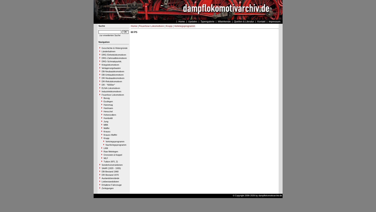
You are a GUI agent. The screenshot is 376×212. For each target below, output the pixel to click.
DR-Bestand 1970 (110, 175)
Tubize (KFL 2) (111, 161)
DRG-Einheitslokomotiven (114, 55)
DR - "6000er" (108, 85)
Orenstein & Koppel (113, 155)
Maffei (106, 128)
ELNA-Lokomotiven (111, 88)
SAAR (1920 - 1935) (111, 168)
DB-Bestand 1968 (110, 171)
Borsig (107, 98)
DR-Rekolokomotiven (112, 81)
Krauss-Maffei (110, 135)
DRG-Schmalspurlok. (112, 61)
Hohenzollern (110, 115)
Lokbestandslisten (110, 181)
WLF (106, 158)
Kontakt (261, 21)
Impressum (274, 21)
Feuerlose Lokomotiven (113, 95)
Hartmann (108, 108)
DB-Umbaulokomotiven (113, 75)
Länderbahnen (108, 51)
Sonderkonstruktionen (112, 165)
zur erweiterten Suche (109, 35)
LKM (106, 148)
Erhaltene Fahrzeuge (112, 185)
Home (181, 21)
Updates (192, 21)
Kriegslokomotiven (110, 65)
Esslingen (108, 101)
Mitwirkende (224, 21)
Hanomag (108, 105)
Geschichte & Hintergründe (114, 48)
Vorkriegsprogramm (115, 141)
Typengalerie (207, 21)
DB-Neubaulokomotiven (113, 71)
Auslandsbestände (110, 178)
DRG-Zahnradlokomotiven (114, 58)
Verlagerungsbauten (111, 68)
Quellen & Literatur (244, 21)
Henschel (108, 111)
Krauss (107, 131)
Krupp (106, 138)
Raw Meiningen (111, 151)
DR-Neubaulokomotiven (113, 78)
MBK (106, 125)
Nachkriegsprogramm (116, 145)
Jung (106, 121)
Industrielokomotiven (111, 91)
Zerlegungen (108, 188)
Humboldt (108, 118)
